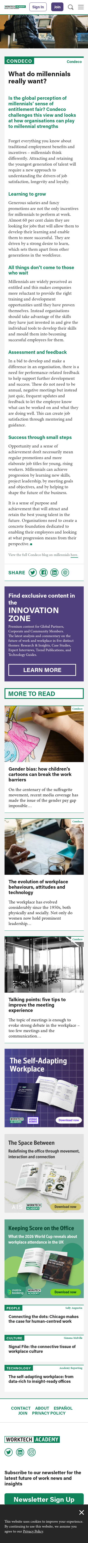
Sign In (38, 6)
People (13, 1308)
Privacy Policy (33, 1531)
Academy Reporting (70, 1368)
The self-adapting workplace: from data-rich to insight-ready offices (41, 1379)
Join (57, 6)
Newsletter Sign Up (44, 1499)
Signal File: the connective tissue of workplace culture (42, 1349)
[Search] (71, 7)
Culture (14, 1338)
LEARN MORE (42, 670)
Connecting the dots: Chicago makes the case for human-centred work (44, 1319)
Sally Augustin (73, 1308)
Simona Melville (73, 1338)
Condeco (19, 61)
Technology (19, 1368)
